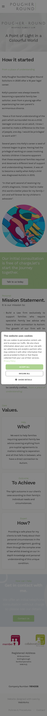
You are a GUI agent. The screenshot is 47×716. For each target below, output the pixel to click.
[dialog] (23, 358)
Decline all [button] (24, 373)
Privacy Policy (9, 361)
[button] (23, 379)
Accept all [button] (24, 367)
